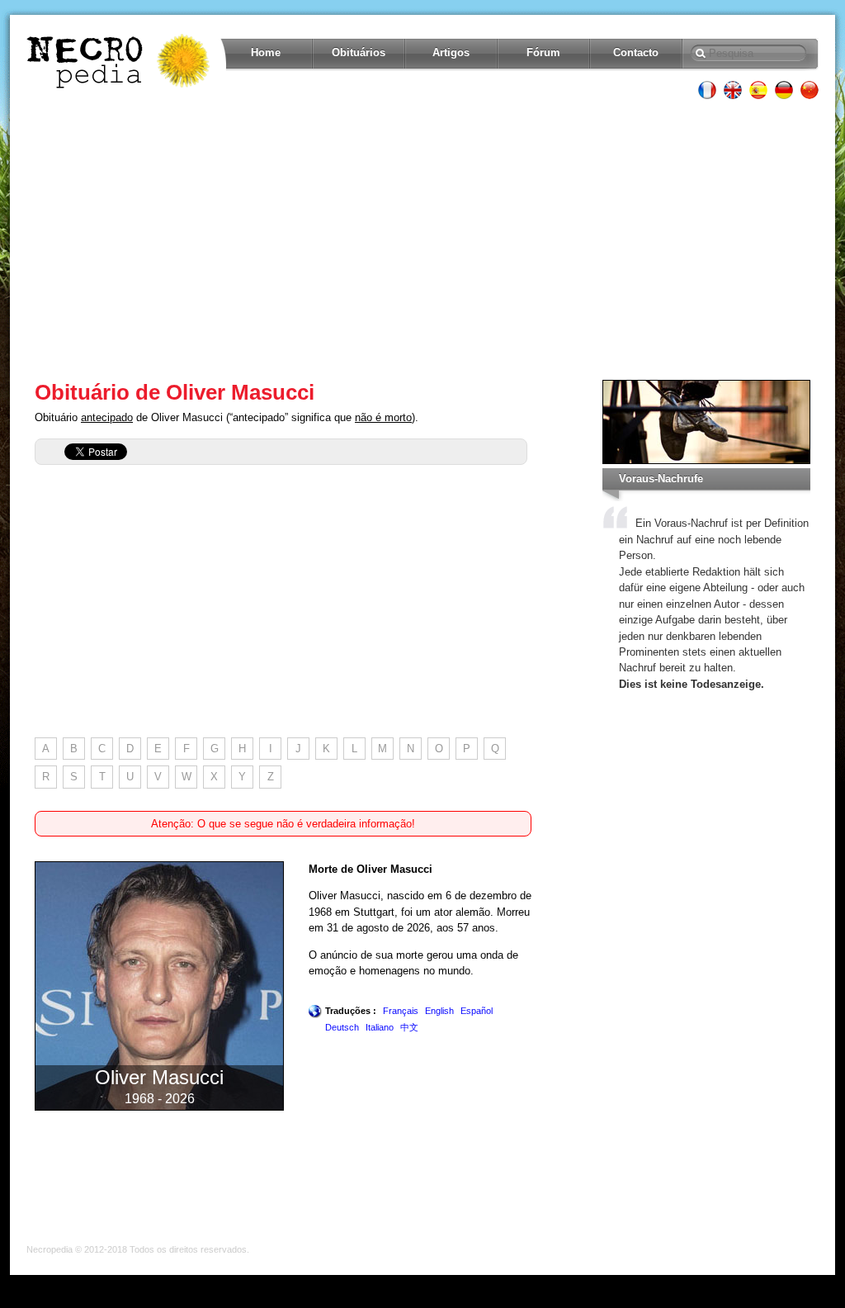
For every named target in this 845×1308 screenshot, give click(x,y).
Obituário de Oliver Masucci (174, 392)
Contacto (636, 52)
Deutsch (342, 1027)
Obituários (358, 52)
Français (400, 1011)
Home (266, 52)
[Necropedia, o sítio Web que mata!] (119, 61)
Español (476, 1011)
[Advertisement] (422, 239)
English (439, 1011)
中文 (409, 1027)
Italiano (380, 1027)
